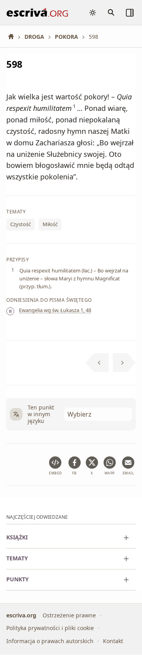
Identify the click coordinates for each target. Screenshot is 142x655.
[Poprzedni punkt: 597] (97, 362)
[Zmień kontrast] (92, 13)
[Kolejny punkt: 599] (124, 362)
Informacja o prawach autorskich (49, 641)
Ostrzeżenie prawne (69, 615)
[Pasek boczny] (130, 12)
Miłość (50, 224)
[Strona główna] (13, 36)
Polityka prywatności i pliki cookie (50, 628)
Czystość (20, 224)
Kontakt (113, 641)
